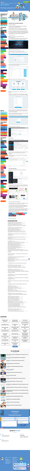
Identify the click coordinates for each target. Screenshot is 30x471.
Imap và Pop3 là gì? (10, 289)
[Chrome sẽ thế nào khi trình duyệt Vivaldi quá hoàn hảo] (3, 379)
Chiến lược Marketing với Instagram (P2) (13, 297)
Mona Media (26, 32)
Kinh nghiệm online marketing (12, 218)
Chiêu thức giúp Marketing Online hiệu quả (14, 244)
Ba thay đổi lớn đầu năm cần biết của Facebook (14, 265)
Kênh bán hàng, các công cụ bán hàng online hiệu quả (15, 249)
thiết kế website (17, 26)
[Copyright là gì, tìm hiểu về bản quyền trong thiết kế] (3, 361)
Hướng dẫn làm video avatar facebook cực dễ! (14, 223)
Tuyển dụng (25, 3)
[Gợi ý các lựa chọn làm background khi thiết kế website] (3, 358)
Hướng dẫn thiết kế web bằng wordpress (13, 399)
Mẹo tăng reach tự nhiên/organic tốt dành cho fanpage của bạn (17, 225)
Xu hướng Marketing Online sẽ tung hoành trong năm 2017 (16, 256)
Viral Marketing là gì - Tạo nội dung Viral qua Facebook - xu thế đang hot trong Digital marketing (18, 278)
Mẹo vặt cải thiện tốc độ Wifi (11, 375)
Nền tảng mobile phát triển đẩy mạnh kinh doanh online (16, 270)
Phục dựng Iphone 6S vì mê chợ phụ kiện (12, 363)
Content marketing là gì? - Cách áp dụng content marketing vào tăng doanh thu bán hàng (18, 254)
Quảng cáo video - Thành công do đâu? (13, 300)
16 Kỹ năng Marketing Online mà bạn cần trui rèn (15, 230)
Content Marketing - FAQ (11, 241)
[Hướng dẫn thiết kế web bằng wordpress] (3, 400)
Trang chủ (6, 3)
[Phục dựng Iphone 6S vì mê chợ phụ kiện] (3, 364)
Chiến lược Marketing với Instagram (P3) (13, 296)
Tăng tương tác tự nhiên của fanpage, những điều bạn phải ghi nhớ (17, 294)
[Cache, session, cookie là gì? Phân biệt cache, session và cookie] (3, 355)
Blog (22, 3)
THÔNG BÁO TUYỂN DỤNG (10, 369)
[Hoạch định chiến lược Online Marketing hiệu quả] (3, 397)
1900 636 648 (22, 435)
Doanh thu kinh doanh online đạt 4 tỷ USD (14, 269)
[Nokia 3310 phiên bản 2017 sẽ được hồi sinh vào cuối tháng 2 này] (3, 388)
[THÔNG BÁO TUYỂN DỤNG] (3, 370)
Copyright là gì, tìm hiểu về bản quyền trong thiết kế (15, 360)
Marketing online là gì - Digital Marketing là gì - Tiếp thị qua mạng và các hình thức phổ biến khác (18, 260)
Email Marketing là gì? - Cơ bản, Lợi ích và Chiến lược (15, 301)
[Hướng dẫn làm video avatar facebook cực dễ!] (3, 373)
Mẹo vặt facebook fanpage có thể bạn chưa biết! (15, 224)
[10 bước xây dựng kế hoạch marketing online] (3, 406)
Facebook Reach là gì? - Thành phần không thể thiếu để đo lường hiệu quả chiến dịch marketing (18, 275)
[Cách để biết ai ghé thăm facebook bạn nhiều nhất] (3, 367)
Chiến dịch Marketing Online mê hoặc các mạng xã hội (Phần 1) (17, 231)
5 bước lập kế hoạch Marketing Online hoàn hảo (14, 245)
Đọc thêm (15, 346)
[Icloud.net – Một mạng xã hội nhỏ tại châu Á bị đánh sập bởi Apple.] (3, 394)
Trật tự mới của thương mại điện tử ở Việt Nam (14, 266)
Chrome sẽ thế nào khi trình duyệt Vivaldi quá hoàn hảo (15, 378)
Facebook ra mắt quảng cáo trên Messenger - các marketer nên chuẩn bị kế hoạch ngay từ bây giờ (18, 272)
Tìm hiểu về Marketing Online (12, 248)
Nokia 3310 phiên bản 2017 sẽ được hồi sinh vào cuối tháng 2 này (17, 387)
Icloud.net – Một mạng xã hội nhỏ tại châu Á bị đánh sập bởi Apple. (17, 393)
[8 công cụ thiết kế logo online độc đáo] (3, 403)
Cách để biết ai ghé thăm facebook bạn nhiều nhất (15, 222)
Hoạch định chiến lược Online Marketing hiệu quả (15, 227)
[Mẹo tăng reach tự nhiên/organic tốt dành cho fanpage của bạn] (3, 385)
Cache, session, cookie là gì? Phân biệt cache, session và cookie (17, 354)
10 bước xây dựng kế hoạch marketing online (14, 229)
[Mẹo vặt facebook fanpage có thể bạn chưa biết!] (3, 382)
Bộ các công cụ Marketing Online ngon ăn (14, 246)
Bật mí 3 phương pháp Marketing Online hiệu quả (15, 247)
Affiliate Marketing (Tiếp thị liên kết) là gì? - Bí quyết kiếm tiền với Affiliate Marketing (17, 234)
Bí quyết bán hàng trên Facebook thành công (14, 243)
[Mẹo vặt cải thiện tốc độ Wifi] (3, 376)
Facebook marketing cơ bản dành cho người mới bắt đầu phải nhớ (17, 291)
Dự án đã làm (11, 3)
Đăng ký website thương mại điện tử (13, 290)
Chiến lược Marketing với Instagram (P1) (13, 298)
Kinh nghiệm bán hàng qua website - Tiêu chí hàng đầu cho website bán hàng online (18, 251)
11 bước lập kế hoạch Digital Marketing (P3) (14, 303)
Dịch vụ (15, 3)
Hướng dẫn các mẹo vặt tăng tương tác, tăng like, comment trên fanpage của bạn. (18, 281)
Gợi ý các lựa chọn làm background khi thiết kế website (15, 357)
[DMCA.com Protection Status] (21, 459)
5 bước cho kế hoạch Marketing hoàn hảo (14, 299)
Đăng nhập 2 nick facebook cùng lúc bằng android (15, 293)
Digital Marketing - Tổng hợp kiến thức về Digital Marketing (16, 242)
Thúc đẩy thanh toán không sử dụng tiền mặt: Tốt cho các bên (17, 267)
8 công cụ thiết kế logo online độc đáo (13, 228)
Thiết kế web (7, 462)
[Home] (2, 2)
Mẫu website (18, 3)
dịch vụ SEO (22, 26)
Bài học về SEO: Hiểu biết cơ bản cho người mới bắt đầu (16, 302)
